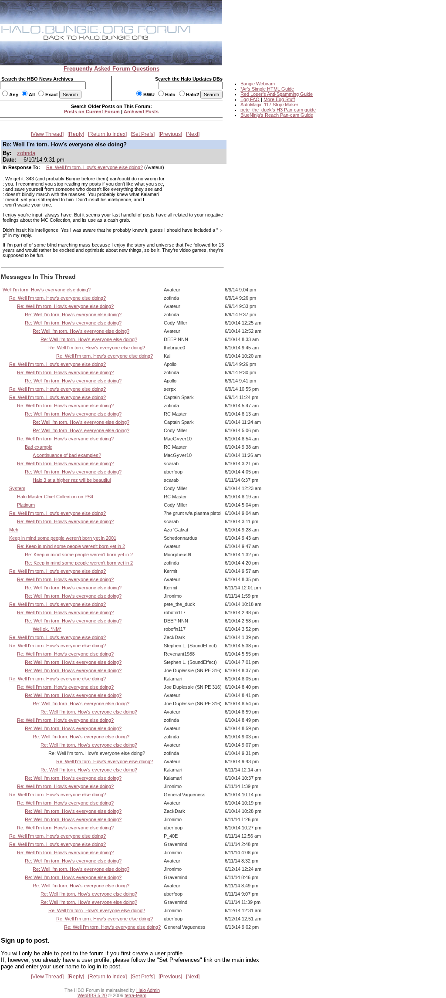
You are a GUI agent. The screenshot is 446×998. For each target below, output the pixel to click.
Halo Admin (148, 990)
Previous (170, 134)
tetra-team (135, 995)
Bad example (38, 447)
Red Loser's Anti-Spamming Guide (276, 94)
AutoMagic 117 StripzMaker (269, 104)
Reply (76, 134)
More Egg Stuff (279, 99)
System (17, 488)
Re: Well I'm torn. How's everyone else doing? (94, 167)
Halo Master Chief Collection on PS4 (55, 496)
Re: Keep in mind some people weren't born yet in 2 (71, 546)
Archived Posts (141, 111)
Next (192, 134)
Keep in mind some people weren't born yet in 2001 (62, 538)
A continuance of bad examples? (67, 455)
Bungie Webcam (257, 83)
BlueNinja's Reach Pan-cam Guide (276, 115)
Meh (13, 529)
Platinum (26, 504)
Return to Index (107, 134)
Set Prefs (142, 134)
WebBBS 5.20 (92, 995)
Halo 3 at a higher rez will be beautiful (72, 480)
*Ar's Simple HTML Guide (267, 88)
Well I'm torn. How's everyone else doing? (47, 289)
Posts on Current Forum (92, 111)
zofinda (26, 153)
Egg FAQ (250, 99)
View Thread (47, 134)
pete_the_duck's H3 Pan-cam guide (278, 109)
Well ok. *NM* (47, 629)
